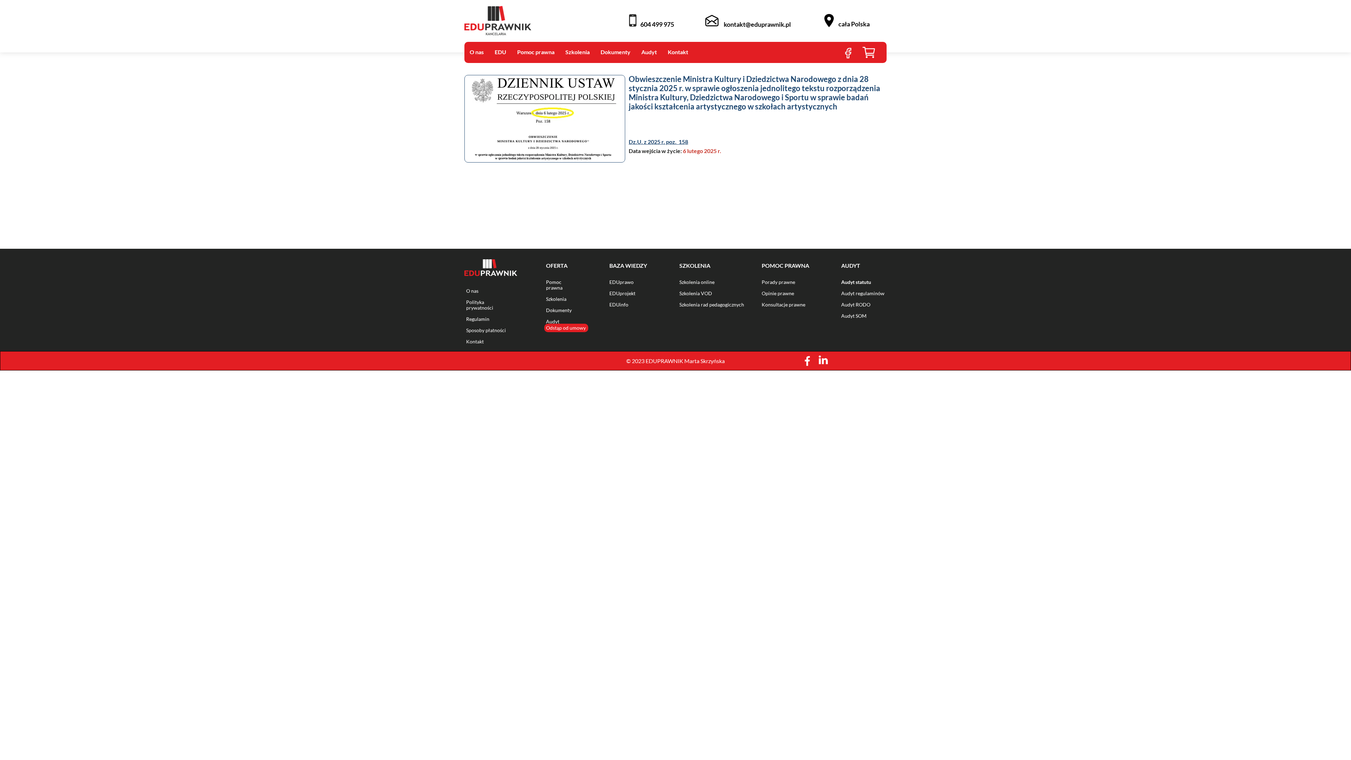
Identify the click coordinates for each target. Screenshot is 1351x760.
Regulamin (477, 319)
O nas (472, 291)
